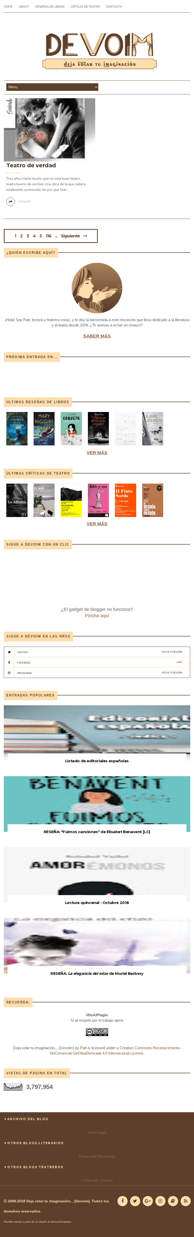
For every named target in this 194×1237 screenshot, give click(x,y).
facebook (99, 662)
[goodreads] (173, 1201)
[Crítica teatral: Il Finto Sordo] (125, 518)
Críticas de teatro (85, 6)
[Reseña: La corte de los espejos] (17, 446)
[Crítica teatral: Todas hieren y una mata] (17, 518)
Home (8, 6)
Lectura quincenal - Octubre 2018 (97, 902)
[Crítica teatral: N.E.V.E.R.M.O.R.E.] (71, 518)
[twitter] (135, 1201)
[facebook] (122, 1201)
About (24, 6)
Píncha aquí (97, 615)
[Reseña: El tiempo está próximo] (153, 446)
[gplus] (148, 1201)
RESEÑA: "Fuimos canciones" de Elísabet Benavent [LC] (97, 831)
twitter (99, 652)
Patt (83, 1048)
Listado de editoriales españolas (97, 760)
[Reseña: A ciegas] (125, 446)
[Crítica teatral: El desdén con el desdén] (153, 518)
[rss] (186, 1201)
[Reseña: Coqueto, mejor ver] (71, 446)
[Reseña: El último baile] (44, 446)
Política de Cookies (97, 1180)
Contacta (114, 6)
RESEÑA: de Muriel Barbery (97, 973)
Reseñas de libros (49, 6)
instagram (99, 672)
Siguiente (70, 236)
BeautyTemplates (61, 1221)
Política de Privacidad (97, 1156)
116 (48, 236)
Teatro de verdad (31, 165)
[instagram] (160, 1201)
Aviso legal (97, 1132)
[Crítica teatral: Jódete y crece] (98, 518)
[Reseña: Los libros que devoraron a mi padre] (98, 446)
